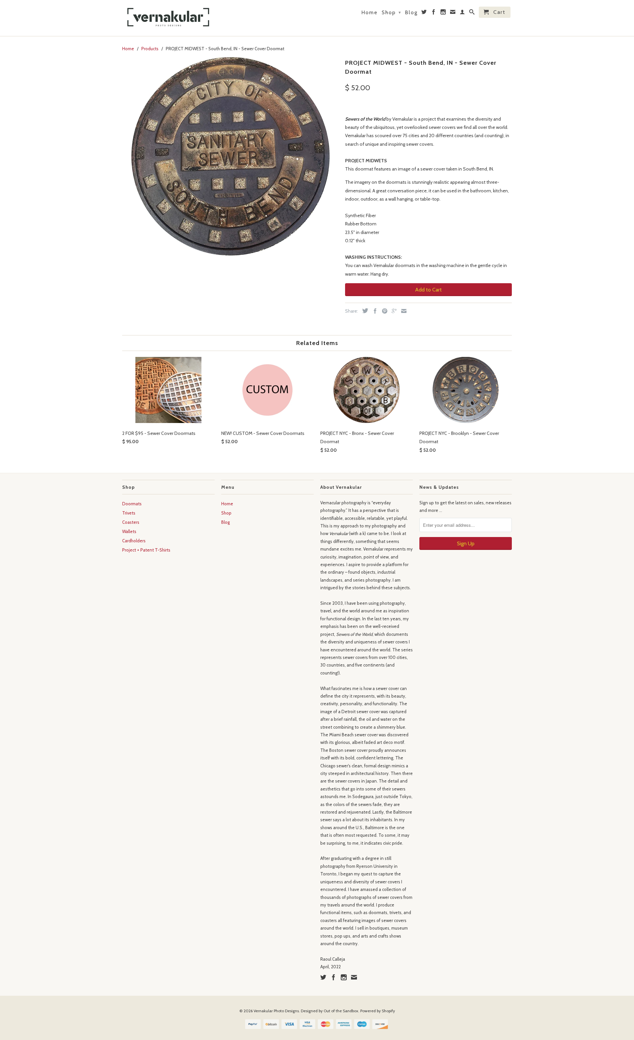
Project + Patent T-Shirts (146, 550)
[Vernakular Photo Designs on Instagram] (443, 13)
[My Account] (463, 13)
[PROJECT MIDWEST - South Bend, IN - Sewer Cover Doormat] (230, 156)
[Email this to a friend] (402, 311)
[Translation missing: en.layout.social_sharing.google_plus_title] (392, 311)
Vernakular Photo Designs (276, 1010)
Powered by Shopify (377, 1010)
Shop (391, 12)
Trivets (128, 513)
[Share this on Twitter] (363, 311)
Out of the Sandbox (341, 1010)
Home (369, 13)
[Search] (472, 13)
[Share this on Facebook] (373, 311)
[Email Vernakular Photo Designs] (453, 13)
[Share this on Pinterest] (383, 311)
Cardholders (134, 540)
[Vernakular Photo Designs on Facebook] (434, 13)
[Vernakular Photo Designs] (168, 18)
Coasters (130, 522)
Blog (411, 13)
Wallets (129, 531)
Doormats (132, 503)
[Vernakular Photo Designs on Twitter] (424, 13)
